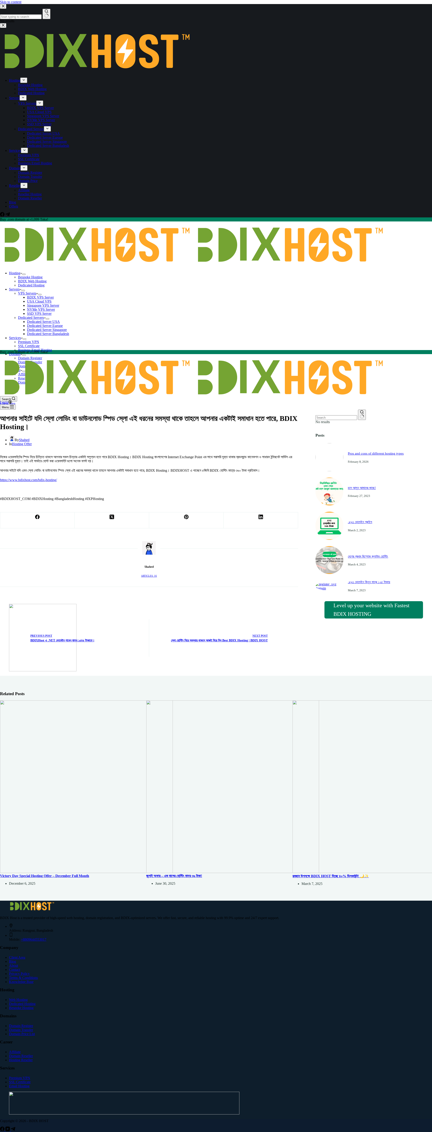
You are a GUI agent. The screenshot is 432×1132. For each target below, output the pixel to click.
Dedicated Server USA (43, 322)
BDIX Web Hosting (32, 281)
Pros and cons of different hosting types (376, 453)
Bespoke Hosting (30, 277)
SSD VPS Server (39, 313)
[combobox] (336, 417)
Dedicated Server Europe (45, 326)
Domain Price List (22, 1034)
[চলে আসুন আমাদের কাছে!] (329, 504)
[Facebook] (37, 520)
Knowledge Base (21, 982)
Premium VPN (28, 342)
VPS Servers (27, 293)
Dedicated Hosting (31, 285)
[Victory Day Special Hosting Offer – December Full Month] (86, 872)
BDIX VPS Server (40, 297)
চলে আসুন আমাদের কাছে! (362, 488)
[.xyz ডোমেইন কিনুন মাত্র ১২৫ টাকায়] (329, 588)
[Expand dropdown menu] (24, 274)
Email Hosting (19, 1086)
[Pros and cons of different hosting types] (329, 470)
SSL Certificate (29, 346)
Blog (12, 961)
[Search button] (362, 415)
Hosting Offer (22, 444)
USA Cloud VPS (39, 301)
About (13, 965)
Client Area (17, 957)
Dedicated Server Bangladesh (48, 334)
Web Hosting (18, 1000)
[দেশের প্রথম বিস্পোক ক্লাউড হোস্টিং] (329, 573)
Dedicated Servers (31, 317)
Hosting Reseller (21, 1060)
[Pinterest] (186, 520)
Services (15, 338)
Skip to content (10, 2)
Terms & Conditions (23, 978)
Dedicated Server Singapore (47, 330)
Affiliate (15, 1052)
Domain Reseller (21, 1056)
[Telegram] (13, 1130)
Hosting (14, 273)
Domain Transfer (21, 1030)
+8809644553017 (33, 939)
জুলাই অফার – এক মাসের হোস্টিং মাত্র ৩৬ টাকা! (174, 876)
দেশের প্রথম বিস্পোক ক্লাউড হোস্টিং (368, 556)
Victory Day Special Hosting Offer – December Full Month (44, 876)
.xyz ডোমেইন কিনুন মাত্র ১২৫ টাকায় (369, 582)
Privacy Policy (19, 974)
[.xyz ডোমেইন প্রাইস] (329, 538)
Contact (14, 969)
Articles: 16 (149, 575)
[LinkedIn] (261, 520)
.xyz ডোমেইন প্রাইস (360, 522)
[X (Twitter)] (112, 520)
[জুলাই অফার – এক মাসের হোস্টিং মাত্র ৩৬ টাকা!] (232, 872)
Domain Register (21, 1026)
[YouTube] (8, 1130)
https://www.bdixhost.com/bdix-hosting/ (28, 480)
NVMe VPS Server (41, 309)
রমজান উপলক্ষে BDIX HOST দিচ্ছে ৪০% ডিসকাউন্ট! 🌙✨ (330, 876)
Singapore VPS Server (43, 305)
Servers (14, 289)
